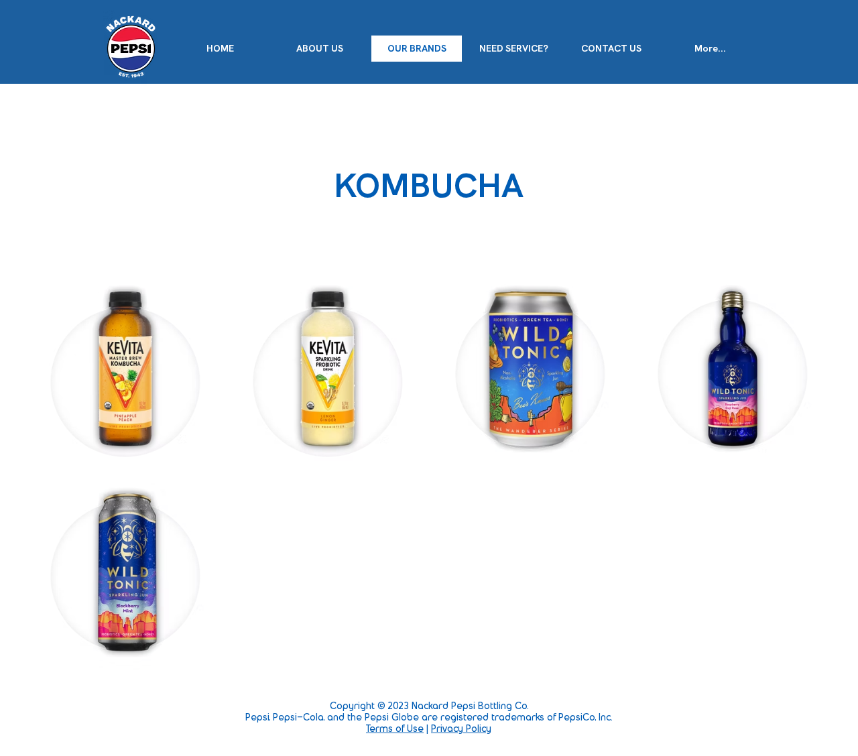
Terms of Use (395, 729)
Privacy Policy (461, 729)
